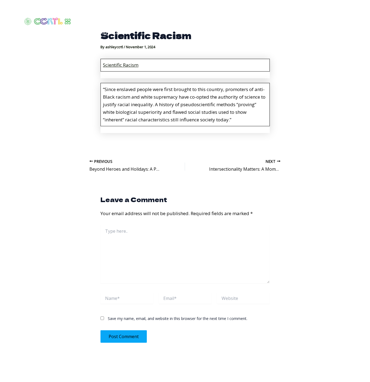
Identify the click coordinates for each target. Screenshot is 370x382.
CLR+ (121, 32)
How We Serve (160, 11)
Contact (325, 11)
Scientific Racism (120, 65)
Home (93, 11)
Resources (291, 11)
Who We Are (197, 11)
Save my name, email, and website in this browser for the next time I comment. (177, 318)
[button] (268, 11)
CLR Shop (97, 32)
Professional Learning (242, 11)
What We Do (122, 11)
